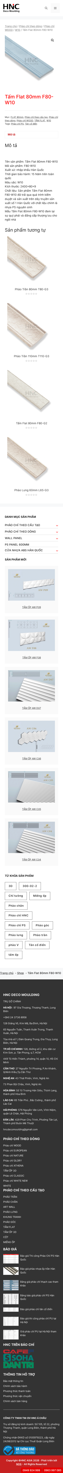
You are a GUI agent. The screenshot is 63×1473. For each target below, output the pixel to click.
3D (11, 886)
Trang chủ (11, 26)
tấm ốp (14, 954)
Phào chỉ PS (17, 123)
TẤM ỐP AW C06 (31, 758)
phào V (14, 945)
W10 (17, 30)
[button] (46, 8)
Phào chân (16, 905)
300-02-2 (30, 886)
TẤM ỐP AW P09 (31, 607)
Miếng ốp (40, 895)
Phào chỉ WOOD (25, 120)
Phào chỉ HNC (19, 915)
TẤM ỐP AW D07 (31, 708)
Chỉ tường (16, 895)
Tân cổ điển (31, 123)
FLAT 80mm (17, 117)
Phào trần (40, 935)
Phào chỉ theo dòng (30, 26)
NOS (18, 1464)
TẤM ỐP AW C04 (31, 859)
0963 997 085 (52, 1470)
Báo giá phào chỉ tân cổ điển (36, 1309)
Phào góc (42, 925)
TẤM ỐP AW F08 (31, 657)
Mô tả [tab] (11, 134)
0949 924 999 (31, 1470)
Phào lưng (16, 935)
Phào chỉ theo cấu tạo (36, 117)
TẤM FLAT (39, 120)
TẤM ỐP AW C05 (31, 809)
